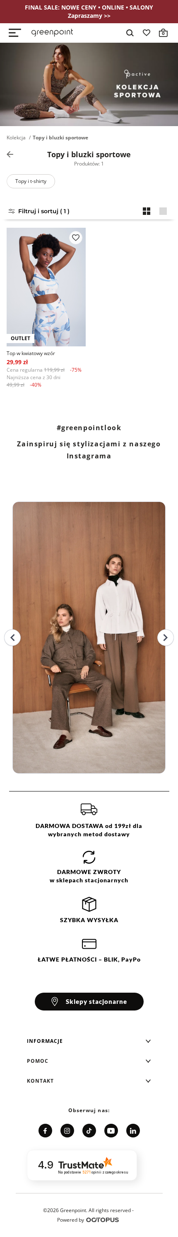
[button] (89, 1041)
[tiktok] (89, 1130)
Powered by (70, 1219)
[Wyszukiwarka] (130, 32)
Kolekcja (16, 137)
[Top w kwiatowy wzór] (46, 287)
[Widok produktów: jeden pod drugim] (163, 211)
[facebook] (45, 1130)
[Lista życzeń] (146, 32)
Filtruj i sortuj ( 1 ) (44, 211)
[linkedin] (133, 1130)
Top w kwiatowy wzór (31, 353)
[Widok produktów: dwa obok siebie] (146, 211)
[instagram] (67, 1130)
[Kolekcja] (10, 154)
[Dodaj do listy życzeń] (76, 238)
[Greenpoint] (52, 33)
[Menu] (15, 32)
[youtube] (111, 1130)
